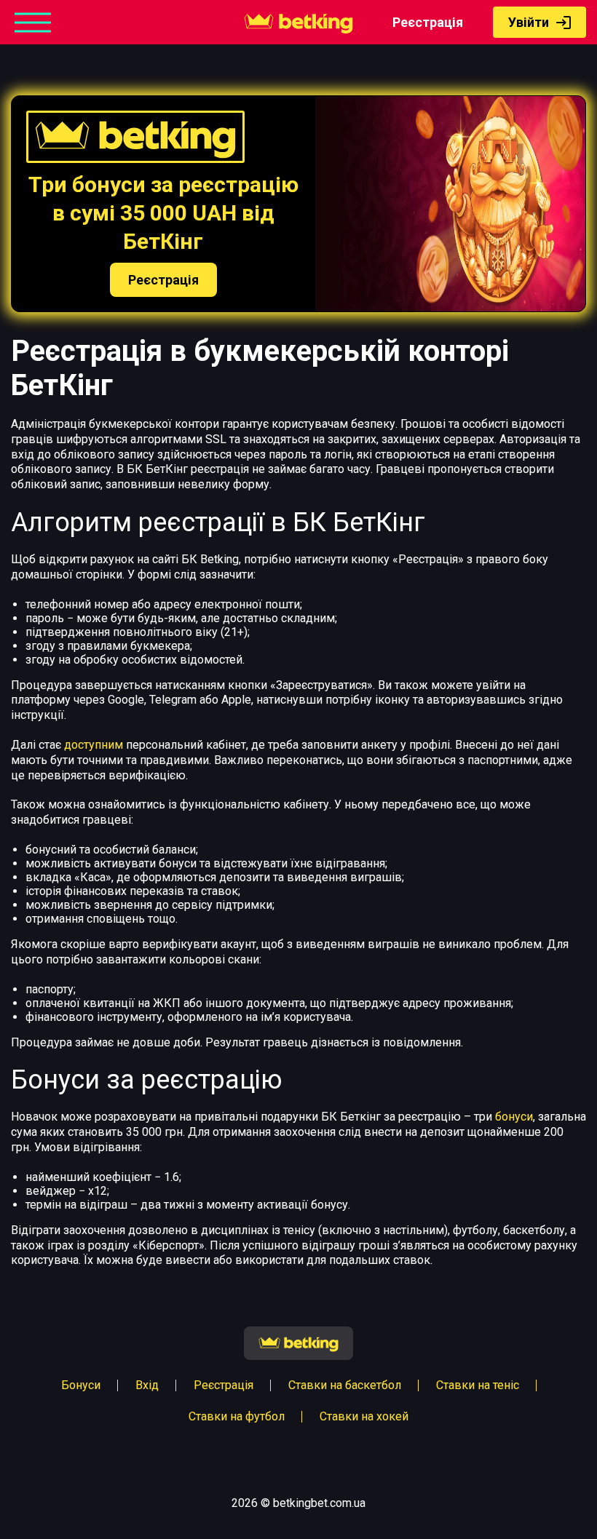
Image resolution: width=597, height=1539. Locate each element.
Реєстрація (427, 22)
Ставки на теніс (477, 1385)
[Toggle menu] (33, 22)
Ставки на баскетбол (344, 1385)
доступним (93, 745)
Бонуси (80, 1385)
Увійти (528, 22)
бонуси (514, 1117)
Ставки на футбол (237, 1416)
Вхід (147, 1385)
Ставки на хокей (364, 1416)
